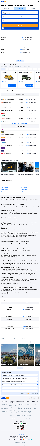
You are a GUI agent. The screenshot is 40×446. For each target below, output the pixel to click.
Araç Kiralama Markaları (5, 407)
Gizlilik (10, 445)
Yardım (28, 393)
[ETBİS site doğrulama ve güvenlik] (22, 427)
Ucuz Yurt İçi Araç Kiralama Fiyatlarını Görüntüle (19, 123)
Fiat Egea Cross (9, 333)
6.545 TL (27, 307)
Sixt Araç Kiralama (20, 408)
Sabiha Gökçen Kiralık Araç (12, 405)
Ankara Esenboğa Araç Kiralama (12, 407)
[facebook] (30, 398)
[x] (32, 398)
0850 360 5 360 (36, 410)
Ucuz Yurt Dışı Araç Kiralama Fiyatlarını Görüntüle (20, 155)
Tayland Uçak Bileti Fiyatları (27, 412)
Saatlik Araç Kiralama (24, 191)
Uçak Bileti (33, 8)
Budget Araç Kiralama (20, 405)
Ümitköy (2, 47)
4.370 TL (28, 326)
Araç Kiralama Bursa (12, 414)
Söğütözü (2, 39)
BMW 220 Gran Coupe (9, 326)
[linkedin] (34, 398)
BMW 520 (9, 305)
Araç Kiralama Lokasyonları (4, 405)
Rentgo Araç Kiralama (20, 407)
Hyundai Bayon (9, 309)
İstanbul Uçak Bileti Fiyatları (27, 405)
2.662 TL (27, 309)
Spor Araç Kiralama (4, 191)
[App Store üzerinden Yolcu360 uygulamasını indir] (16, 424)
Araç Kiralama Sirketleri (5, 404)
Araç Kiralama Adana (12, 418)
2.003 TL (27, 316)
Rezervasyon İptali (35, 407)
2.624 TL (28, 330)
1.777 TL (31, 107)
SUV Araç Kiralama (4, 182)
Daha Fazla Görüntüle (20, 60)
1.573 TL (31, 145)
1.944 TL (27, 37)
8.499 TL (27, 305)
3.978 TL (28, 324)
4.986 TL (31, 131)
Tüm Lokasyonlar (20, 368)
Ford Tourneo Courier (9, 316)
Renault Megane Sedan (9, 321)
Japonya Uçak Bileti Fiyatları (27, 416)
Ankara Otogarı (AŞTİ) (4, 41)
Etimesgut (3, 54)
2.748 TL (31, 142)
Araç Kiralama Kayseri (12, 415)
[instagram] (38, 398)
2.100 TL (31, 121)
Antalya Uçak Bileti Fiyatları (27, 407)
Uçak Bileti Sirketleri (27, 404)
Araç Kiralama (20, 8)
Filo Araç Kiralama (23, 185)
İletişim (35, 408)
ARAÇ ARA (20, 25)
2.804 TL (31, 137)
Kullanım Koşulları (17, 445)
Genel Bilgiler (6, 8)
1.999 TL (31, 118)
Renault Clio (9, 311)
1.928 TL (28, 333)
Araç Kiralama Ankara (12, 410)
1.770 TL (27, 311)
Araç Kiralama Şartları (4, 411)
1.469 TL (31, 102)
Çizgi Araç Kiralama (20, 411)
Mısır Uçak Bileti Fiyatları (27, 415)
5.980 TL (28, 328)
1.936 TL (27, 39)
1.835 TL (31, 115)
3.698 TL (31, 150)
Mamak (2, 49)
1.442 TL (31, 96)
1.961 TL (31, 110)
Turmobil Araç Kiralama (20, 415)
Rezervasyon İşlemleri (35, 405)
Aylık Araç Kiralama (4, 189)
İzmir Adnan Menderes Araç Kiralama (12, 412)
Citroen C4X (9, 330)
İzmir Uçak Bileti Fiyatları (27, 408)
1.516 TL (31, 148)
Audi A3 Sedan (9, 324)
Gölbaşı (2, 52)
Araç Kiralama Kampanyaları (4, 408)
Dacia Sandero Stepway (9, 314)
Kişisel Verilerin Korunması (27, 445)
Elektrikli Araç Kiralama (5, 185)
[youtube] (36, 398)
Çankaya (2, 57)
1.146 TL (31, 134)
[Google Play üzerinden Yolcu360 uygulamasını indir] (23, 424)
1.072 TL (31, 153)
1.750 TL (31, 113)
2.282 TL (27, 314)
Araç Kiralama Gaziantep (12, 416)
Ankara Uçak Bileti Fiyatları (27, 411)
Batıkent (2, 44)
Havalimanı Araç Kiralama (25, 189)
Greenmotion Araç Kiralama (20, 412)
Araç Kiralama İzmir (12, 409)
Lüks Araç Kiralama (24, 182)
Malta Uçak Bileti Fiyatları (27, 418)
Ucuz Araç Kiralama (24, 187)
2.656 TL (28, 321)
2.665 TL (31, 129)
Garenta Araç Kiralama (20, 404)
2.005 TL (31, 99)
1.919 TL (24, 49)
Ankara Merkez (3, 37)
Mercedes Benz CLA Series (9, 328)
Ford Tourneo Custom (9, 307)
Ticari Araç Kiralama (4, 187)
